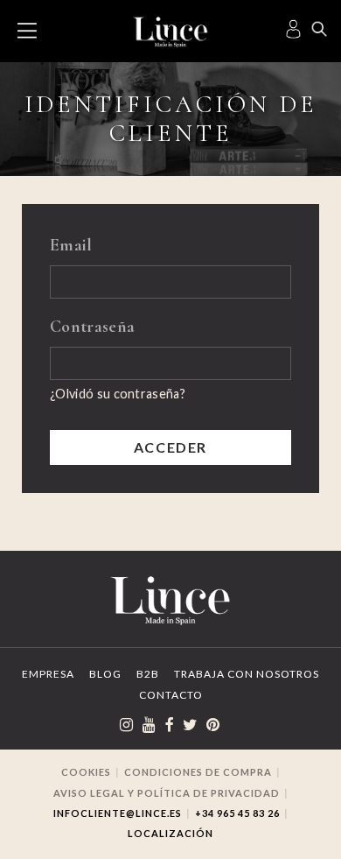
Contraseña (92, 326)
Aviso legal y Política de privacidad (166, 793)
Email (71, 245)
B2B (147, 673)
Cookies (86, 772)
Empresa (48, 673)
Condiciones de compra (198, 772)
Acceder (170, 447)
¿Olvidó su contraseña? (117, 393)
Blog (105, 673)
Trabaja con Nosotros (246, 673)
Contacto (171, 694)
